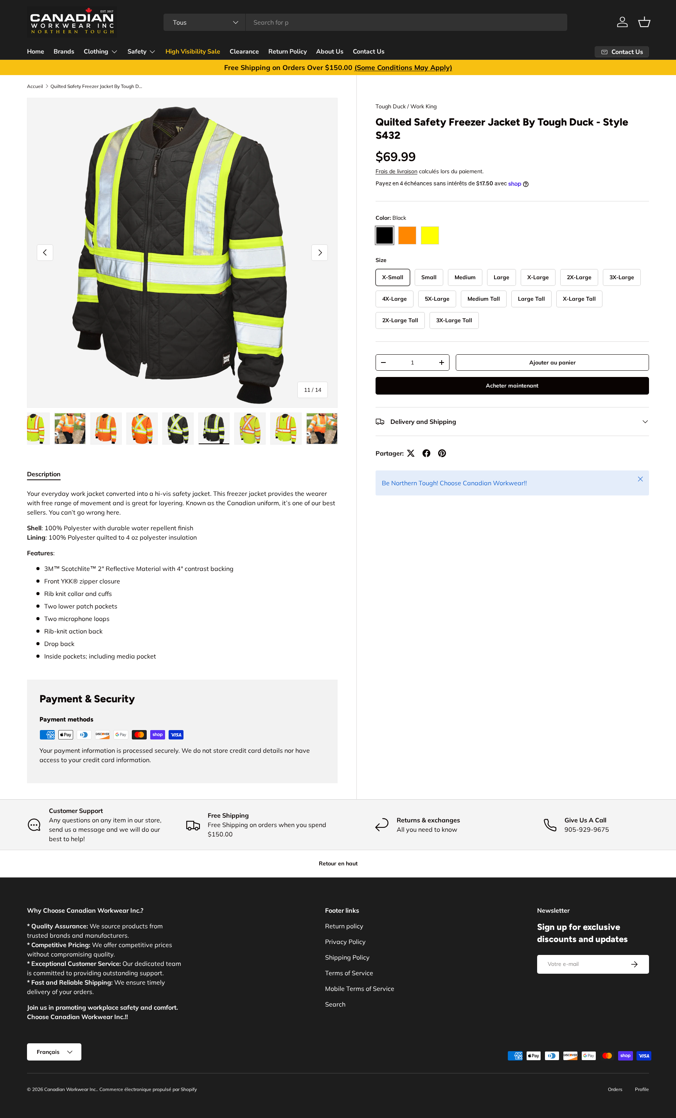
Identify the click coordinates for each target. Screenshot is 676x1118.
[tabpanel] (182, 575)
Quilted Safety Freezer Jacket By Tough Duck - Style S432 (97, 86)
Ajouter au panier (552, 362)
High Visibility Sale (192, 51)
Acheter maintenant (512, 385)
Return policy (344, 926)
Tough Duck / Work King (406, 106)
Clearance (244, 51)
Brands (64, 51)
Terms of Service (349, 973)
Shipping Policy (347, 957)
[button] (644, 22)
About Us (329, 51)
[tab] (44, 474)
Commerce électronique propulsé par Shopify (148, 1089)
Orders (615, 1089)
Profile (642, 1089)
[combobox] (365, 22)
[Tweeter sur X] (411, 453)
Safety (137, 51)
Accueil (35, 86)
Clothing (96, 51)
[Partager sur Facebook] (426, 453)
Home (35, 51)
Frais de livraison (396, 171)
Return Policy (287, 51)
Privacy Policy (345, 942)
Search (335, 1004)
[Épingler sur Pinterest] (442, 453)
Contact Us (369, 51)
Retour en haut (338, 863)
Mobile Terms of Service (359, 988)
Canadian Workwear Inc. (70, 1089)
